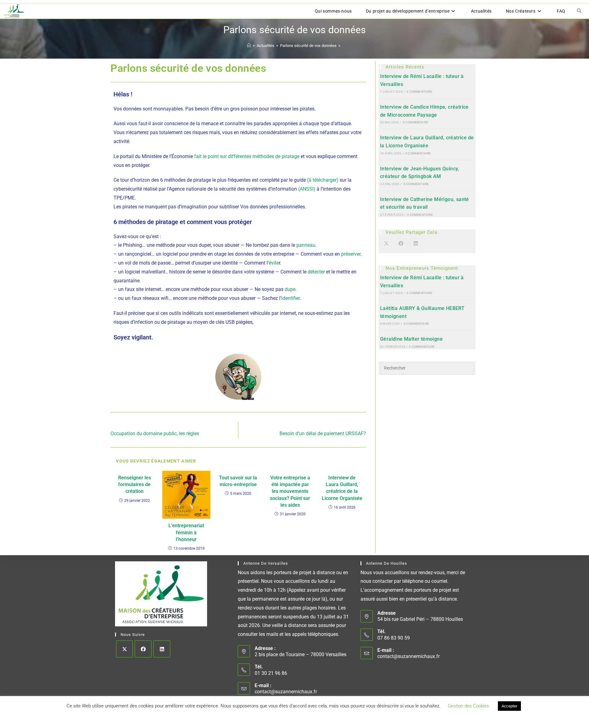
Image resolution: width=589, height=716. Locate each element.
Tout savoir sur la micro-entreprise (238, 481)
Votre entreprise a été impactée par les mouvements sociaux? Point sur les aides (290, 491)
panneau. (306, 245)
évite (274, 263)
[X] (124, 649)
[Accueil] (249, 45)
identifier (290, 298)
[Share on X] (386, 244)
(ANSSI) (306, 189)
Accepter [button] (509, 706)
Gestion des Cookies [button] (468, 706)
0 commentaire (419, 91)
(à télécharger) (322, 180)
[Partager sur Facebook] (401, 244)
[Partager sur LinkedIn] (416, 244)
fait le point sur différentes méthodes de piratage (246, 156)
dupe (290, 289)
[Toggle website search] (579, 11)
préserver (350, 254)
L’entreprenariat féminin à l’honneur (186, 532)
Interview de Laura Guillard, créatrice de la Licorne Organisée (342, 488)
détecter (316, 272)
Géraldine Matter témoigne (411, 339)
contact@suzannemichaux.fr (286, 692)
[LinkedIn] (161, 649)
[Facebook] (143, 649)
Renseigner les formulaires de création (134, 484)
